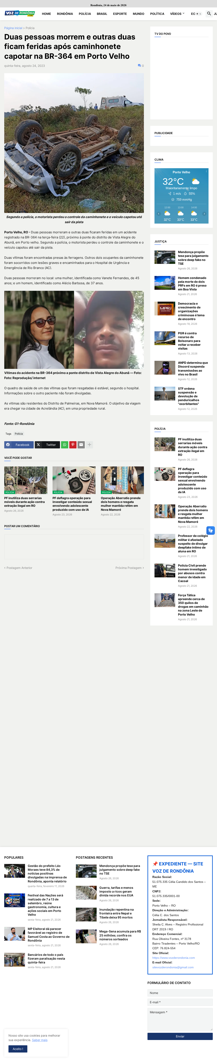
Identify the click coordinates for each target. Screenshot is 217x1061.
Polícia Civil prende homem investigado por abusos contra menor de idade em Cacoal (192, 573)
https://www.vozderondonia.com (173, 957)
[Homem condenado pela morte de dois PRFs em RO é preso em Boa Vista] (164, 283)
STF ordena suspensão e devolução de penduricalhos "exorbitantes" (188, 396)
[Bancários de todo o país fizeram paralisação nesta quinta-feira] (14, 960)
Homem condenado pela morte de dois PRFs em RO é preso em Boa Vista (192, 283)
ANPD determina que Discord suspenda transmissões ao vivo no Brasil (193, 368)
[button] (198, 14)
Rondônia (65, 13)
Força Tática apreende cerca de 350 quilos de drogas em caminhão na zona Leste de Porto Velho (193, 604)
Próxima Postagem (128, 568)
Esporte (120, 13)
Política (157, 13)
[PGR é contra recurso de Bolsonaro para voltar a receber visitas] (164, 338)
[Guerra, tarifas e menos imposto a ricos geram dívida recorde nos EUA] (86, 893)
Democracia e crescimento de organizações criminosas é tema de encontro (191, 311)
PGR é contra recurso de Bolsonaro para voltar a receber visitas (189, 340)
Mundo (138, 13)
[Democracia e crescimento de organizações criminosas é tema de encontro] (164, 308)
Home (46, 13)
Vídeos (175, 13)
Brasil (102, 13)
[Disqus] (74, 623)
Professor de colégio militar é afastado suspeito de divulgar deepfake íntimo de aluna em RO (193, 543)
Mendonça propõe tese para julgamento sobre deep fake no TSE (193, 257)
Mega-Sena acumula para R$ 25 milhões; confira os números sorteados (120, 935)
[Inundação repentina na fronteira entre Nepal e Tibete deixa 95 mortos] (86, 914)
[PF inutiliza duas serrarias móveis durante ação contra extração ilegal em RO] (164, 444)
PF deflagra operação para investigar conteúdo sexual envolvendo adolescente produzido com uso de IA (72, 503)
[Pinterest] (73, 444)
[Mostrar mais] (89, 444)
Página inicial (13, 28)
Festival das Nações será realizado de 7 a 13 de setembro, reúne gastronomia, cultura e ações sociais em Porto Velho (45, 904)
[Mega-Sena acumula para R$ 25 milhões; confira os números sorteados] (86, 936)
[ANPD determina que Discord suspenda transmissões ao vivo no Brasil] (164, 368)
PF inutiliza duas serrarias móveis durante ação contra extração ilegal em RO (24, 501)
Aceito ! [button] (18, 1049)
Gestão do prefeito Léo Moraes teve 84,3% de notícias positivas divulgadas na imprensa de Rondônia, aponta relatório (47, 873)
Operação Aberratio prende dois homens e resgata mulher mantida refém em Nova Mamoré (120, 503)
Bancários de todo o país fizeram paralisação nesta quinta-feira (46, 958)
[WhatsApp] (64, 444)
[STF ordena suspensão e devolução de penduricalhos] (164, 393)
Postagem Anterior (19, 568)
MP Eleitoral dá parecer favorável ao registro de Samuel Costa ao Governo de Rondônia (49, 934)
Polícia (85, 13)
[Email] (81, 444)
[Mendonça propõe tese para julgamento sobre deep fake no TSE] (164, 257)
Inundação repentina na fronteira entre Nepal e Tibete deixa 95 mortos (116, 913)
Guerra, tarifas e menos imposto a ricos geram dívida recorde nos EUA (116, 891)
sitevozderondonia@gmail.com (173, 967)
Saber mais (39, 1040)
